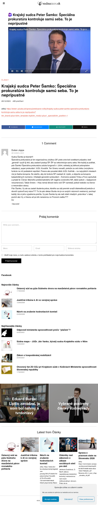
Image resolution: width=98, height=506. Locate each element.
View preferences (86, 499)
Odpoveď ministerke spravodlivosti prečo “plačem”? (44, 329)
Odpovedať (15, 204)
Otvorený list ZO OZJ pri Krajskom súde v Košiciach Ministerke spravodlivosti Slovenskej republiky (56, 368)
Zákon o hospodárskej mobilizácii (34, 355)
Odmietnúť (68, 499)
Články (5, 80)
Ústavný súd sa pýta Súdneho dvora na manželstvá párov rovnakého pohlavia (56, 288)
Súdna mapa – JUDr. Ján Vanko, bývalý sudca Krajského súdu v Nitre (52, 341)
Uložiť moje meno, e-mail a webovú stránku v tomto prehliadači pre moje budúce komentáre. (39, 255)
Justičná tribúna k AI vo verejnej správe (37, 299)
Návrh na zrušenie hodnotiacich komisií (37, 311)
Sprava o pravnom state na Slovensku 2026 (87, 455)
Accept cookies (51, 499)
